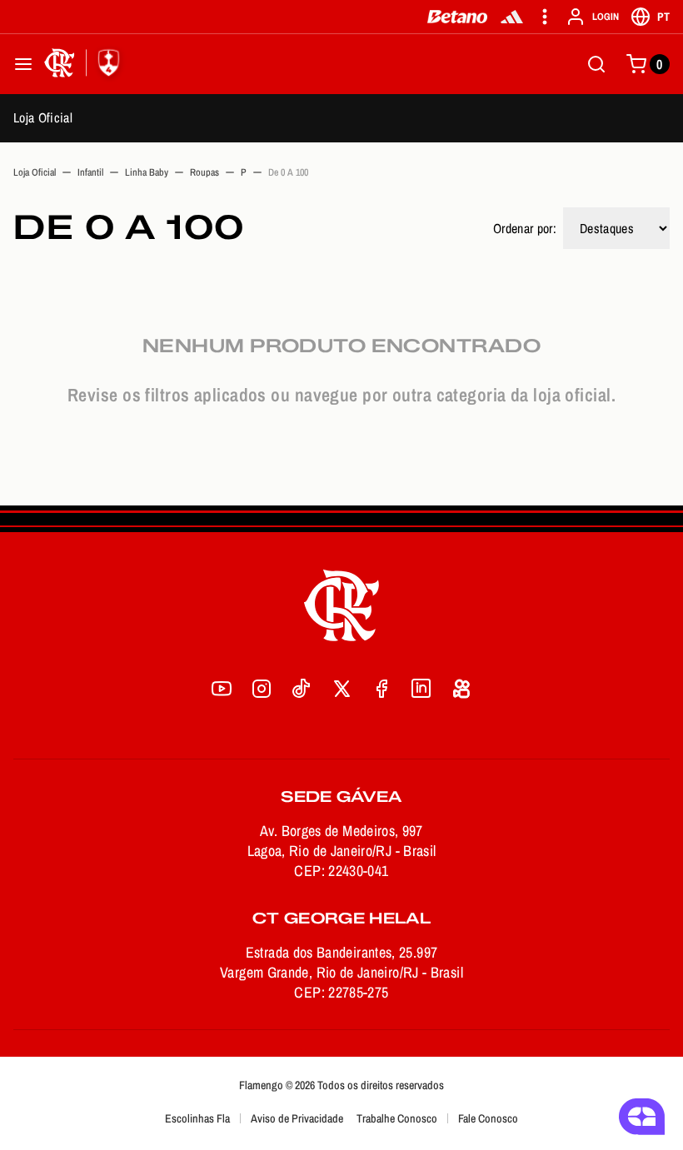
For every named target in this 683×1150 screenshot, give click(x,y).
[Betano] (457, 16)
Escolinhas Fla (197, 1118)
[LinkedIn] (421, 688)
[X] (341, 688)
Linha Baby (146, 172)
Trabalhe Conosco (396, 1118)
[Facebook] (381, 688)
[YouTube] (221, 688)
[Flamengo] (85, 64)
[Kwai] (461, 688)
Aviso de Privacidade (297, 1118)
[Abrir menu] (23, 64)
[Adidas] (512, 16)
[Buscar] (596, 64)
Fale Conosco (488, 1118)
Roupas (204, 172)
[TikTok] (301, 688)
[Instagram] (261, 688)
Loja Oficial (42, 117)
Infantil (90, 172)
